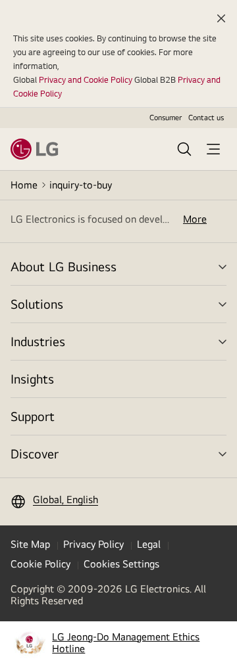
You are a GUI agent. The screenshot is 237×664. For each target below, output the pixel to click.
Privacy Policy (93, 544)
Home (24, 185)
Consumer (165, 117)
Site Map (30, 544)
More (195, 219)
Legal (149, 544)
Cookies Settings (121, 564)
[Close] (221, 18)
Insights (32, 378)
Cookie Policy (40, 564)
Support (33, 416)
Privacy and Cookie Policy (85, 79)
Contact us (206, 117)
